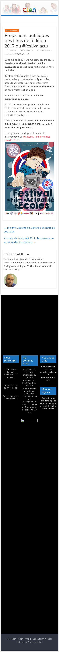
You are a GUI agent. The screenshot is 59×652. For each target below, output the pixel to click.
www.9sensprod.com (48, 378)
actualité (40, 50)
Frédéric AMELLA (27, 50)
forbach (26, 54)
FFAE (16, 54)
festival (47, 50)
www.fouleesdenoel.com (48, 368)
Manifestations (11, 30)
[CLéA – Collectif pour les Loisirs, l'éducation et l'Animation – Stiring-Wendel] (29, 3)
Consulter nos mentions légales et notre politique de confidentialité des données (48, 403)
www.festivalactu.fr (48, 373)
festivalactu (9, 54)
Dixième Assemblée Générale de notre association (29, 229)
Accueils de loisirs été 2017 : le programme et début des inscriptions (29, 240)
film (20, 54)
